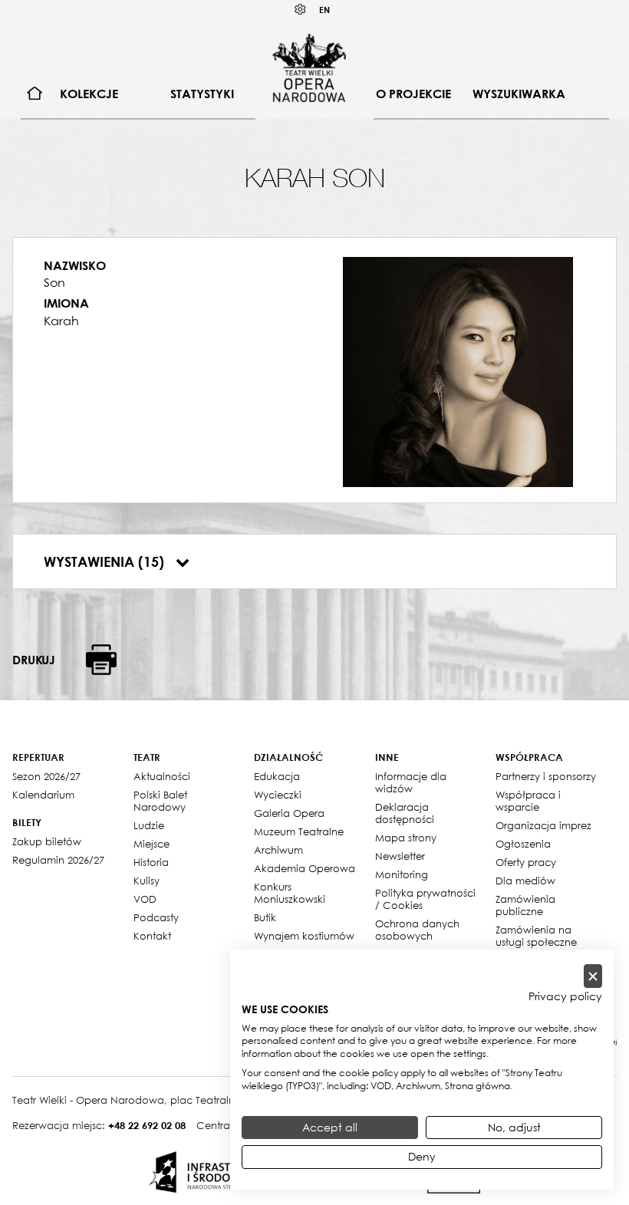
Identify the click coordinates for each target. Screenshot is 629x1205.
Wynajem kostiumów (304, 936)
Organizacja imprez (543, 825)
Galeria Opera (289, 813)
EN (324, 10)
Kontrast (301, 9)
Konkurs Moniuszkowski (289, 893)
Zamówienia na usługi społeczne (536, 936)
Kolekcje (89, 93)
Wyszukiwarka (519, 93)
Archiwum (278, 850)
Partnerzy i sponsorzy (546, 776)
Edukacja (277, 776)
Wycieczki (277, 795)
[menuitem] (35, 94)
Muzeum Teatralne (299, 831)
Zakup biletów (46, 841)
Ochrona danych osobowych (417, 929)
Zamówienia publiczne (525, 905)
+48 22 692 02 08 (147, 1125)
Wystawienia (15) (106, 561)
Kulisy (146, 880)
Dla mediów (525, 880)
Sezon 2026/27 (46, 776)
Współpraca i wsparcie (528, 801)
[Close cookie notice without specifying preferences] (593, 976)
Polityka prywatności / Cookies (425, 899)
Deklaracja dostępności (404, 813)
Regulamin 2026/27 (58, 860)
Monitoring (401, 874)
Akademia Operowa (304, 868)
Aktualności (161, 776)
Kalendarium (43, 795)
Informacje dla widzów (410, 782)
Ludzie (148, 825)
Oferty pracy (526, 862)
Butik (265, 917)
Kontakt (152, 936)
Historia (151, 862)
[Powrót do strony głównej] (309, 67)
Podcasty (156, 917)
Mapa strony (405, 837)
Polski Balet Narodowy (160, 801)
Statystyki (202, 93)
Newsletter (400, 856)
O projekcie (413, 93)
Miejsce (151, 844)
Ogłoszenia (523, 844)
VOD (144, 899)
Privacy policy (565, 996)
